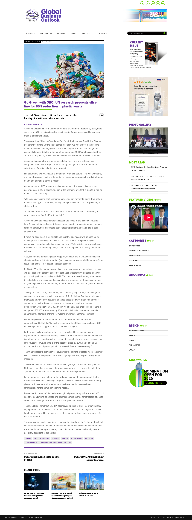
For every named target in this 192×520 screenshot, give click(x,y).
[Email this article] (102, 115)
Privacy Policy (180, 517)
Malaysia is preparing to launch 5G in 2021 (88, 494)
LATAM (132, 350)
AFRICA (132, 335)
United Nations (31, 443)
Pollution (89, 439)
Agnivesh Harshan (34, 124)
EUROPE (132, 340)
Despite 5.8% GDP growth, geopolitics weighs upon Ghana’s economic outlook (62, 495)
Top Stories (30, 34)
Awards (85, 34)
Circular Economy (41, 439)
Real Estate (134, 255)
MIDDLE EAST (134, 345)
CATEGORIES (44, 34)
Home (153, 517)
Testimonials (101, 34)
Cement (28, 439)
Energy (27, 42)
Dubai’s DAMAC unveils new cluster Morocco (89, 458)
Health (65, 439)
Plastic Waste (76, 439)
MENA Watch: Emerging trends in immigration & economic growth (34, 495)
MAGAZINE (61, 34)
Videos (73, 34)
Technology (135, 265)
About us (161, 517)
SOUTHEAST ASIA (136, 330)
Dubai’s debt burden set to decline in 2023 (42, 458)
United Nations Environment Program (56, 443)
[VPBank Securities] (148, 115)
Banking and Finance (139, 251)
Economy (55, 439)
